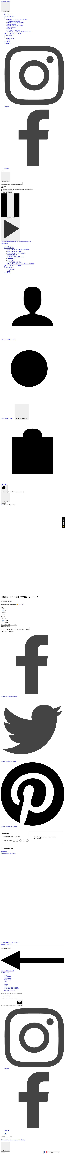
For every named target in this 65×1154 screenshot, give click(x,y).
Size (2, 607)
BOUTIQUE (9, 16)
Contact (6, 984)
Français (50, 1152)
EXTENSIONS (11, 24)
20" (5, 614)
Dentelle (3, 617)
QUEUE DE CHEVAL (13, 30)
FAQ (8, 40)
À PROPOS (9, 35)
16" (5, 612)
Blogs (7, 41)
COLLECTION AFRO (13, 21)
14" (5, 611)
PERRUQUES (11, 27)
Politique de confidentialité (11, 987)
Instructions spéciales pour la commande (11, 184)
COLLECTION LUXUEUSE (15, 22)
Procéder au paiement (6, 190)
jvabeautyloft (4, 243)
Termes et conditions (9, 990)
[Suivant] (4, 1152)
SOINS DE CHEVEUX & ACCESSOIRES (19, 31)
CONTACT (10, 38)
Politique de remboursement (11, 988)
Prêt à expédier (13, 33)
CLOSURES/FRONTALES (15, 25)
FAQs (5, 985)
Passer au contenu (5, 1)
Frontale (6, 622)
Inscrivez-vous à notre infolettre (9, 998)
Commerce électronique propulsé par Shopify (13, 1140)
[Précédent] (1, 1152)
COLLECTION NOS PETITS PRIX (17, 19)
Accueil (8, 14)
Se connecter (7, 43)
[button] (32, 604)
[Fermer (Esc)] (3, 1152)
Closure (6, 620)
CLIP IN (9, 28)
